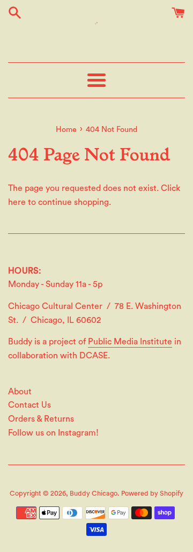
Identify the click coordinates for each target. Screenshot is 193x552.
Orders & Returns (41, 419)
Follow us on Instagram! (53, 433)
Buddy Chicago (93, 493)
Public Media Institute (130, 341)
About (20, 391)
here (17, 202)
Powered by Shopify (152, 493)
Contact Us (29, 405)
